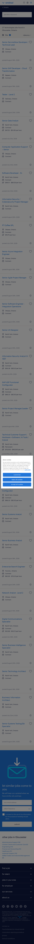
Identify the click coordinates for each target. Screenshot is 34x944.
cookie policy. (27, 469)
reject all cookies (17, 479)
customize (17, 475)
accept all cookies (17, 484)
